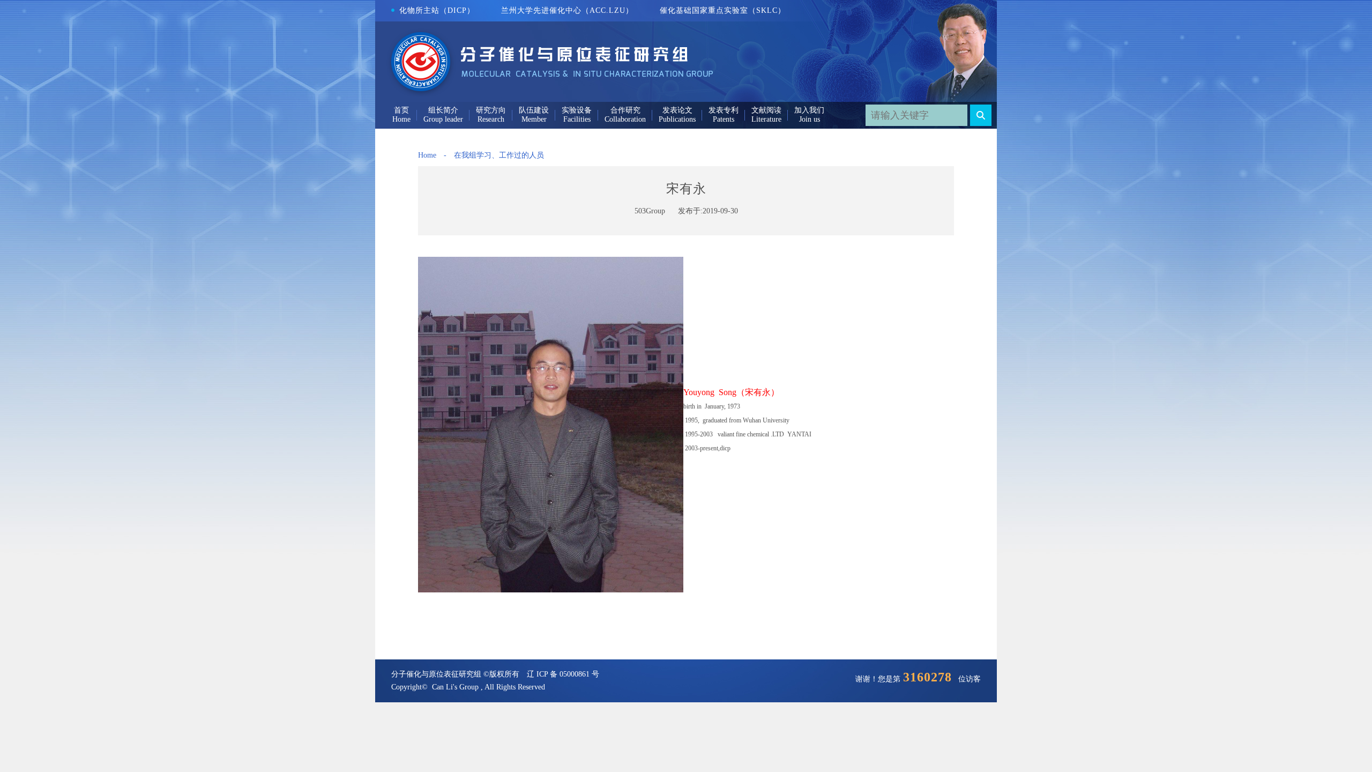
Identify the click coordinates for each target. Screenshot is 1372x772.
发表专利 (724, 110)
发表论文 (677, 110)
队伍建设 (534, 110)
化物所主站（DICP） (437, 10)
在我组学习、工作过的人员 (499, 155)
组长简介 (443, 110)
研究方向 (491, 110)
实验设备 (577, 110)
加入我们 (809, 110)
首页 (401, 110)
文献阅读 (766, 110)
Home (427, 155)
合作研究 (625, 110)
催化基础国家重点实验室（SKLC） (723, 10)
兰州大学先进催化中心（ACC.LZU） (567, 10)
